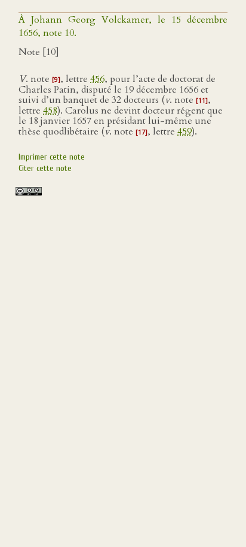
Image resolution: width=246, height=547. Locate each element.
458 (50, 110)
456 (97, 78)
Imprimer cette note (52, 157)
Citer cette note (45, 168)
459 (184, 131)
